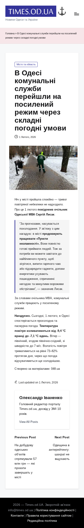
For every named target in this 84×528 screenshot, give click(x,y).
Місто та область (26, 64)
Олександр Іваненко (40, 397)
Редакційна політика (42, 520)
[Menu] (76, 14)
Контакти (17, 515)
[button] (28, 422)
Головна (10, 33)
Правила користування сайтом (48, 515)
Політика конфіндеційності (55, 510)
